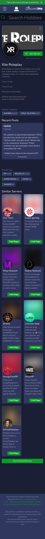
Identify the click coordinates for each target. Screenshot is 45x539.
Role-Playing (30, 113)
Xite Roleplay (12, 64)
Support (38, 504)
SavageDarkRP (10, 376)
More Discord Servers (22, 461)
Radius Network (33, 270)
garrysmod (11, 179)
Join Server (35, 53)
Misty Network (10, 270)
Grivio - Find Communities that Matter (17, 502)
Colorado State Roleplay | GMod (33, 325)
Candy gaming (32, 217)
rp (7, 173)
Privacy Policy (36, 502)
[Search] (3, 17)
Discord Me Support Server (27, 499)
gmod (27, 179)
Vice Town (8, 217)
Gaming (10, 113)
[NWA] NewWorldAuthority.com (15, 325)
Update (7, 125)
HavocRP (29, 376)
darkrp (9, 184)
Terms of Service (10, 504)
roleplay (22, 173)
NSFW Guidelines (23, 504)
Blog (32, 504)
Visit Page (13, 241)
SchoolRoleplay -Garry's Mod (11, 431)
